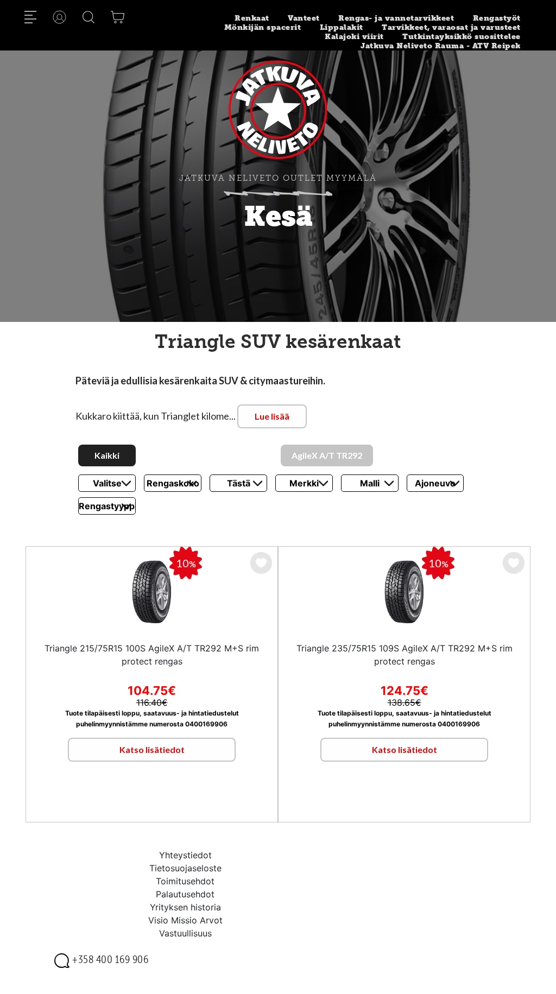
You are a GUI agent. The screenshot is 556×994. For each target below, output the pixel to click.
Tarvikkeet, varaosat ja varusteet (451, 27)
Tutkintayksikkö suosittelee (461, 36)
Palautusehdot (185, 894)
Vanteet (304, 18)
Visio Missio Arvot (185, 920)
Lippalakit (341, 27)
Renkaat (252, 18)
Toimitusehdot (185, 881)
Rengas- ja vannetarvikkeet (396, 18)
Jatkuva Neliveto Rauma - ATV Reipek (441, 45)
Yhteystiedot (185, 855)
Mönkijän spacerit (262, 27)
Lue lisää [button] (272, 416)
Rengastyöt (497, 18)
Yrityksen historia (185, 907)
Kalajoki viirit (354, 36)
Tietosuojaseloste (185, 868)
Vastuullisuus (185, 933)
